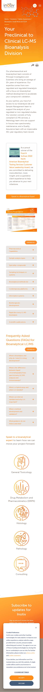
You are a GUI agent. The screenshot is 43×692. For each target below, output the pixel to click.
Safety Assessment (24, 19)
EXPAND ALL (31, 242)
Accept (22, 678)
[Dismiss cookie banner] (36, 628)
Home (6, 19)
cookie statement (15, 655)
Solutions (13, 19)
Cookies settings (21, 672)
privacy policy (30, 653)
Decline (21, 683)
